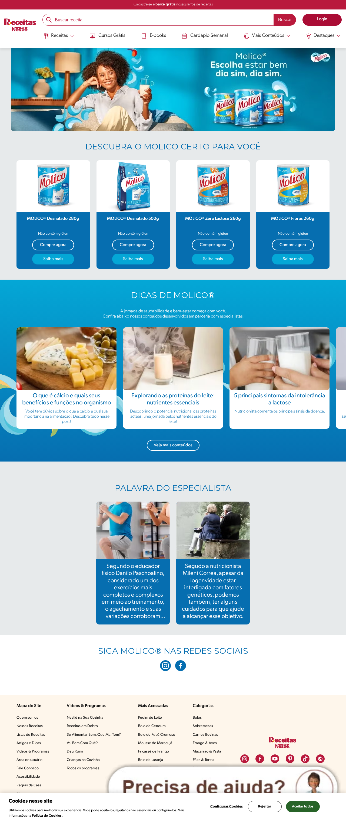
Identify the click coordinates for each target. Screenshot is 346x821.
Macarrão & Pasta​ (207, 752)
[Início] (20, 25)
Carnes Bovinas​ (205, 735)
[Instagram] (165, 665)
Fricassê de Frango (153, 752)
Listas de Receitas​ (30, 735)
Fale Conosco (27, 768)
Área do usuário (29, 760)
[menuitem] (58, 38)
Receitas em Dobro (82, 726)
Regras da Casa (28, 785)
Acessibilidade (28, 777)
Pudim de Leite (150, 718)
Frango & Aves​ (205, 743)
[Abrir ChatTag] (223, 787)
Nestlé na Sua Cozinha (85, 718)
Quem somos (27, 718)
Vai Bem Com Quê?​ (82, 743)
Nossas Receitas (29, 726)
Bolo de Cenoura (152, 726)
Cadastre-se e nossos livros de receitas (173, 4)
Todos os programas (83, 768)
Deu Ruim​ (75, 752)
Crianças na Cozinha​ (83, 760)
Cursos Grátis (111, 35)
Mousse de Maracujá (155, 743)
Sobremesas (203, 726)
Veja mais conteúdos (173, 445)
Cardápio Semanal (209, 35)
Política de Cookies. (47, 815)
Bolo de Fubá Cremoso (156, 735)
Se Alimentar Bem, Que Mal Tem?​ (94, 735)
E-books (158, 35)
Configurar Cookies (226, 806)
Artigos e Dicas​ (28, 743)
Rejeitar (264, 806)
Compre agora (53, 245)
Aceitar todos (303, 806)
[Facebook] (180, 665)
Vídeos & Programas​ (32, 752)
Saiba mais (53, 259)
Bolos (197, 718)
